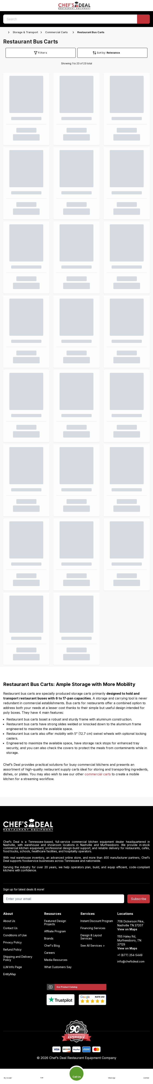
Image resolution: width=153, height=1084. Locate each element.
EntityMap (9, 974)
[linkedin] (84, 1011)
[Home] (5, 32)
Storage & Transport (25, 32)
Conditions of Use (15, 935)
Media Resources (55, 960)
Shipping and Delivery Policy (17, 958)
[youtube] (69, 1011)
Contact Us (10, 928)
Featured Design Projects (55, 922)
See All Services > (92, 945)
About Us (9, 921)
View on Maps (127, 929)
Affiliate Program (55, 931)
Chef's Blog (52, 945)
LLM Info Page (12, 967)
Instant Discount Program (96, 921)
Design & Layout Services (91, 937)
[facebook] (61, 1011)
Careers (49, 952)
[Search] (143, 19)
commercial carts (98, 774)
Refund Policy (12, 949)
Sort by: (101, 52)
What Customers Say (58, 967)
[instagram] (92, 1011)
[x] (76, 1011)
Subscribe (138, 899)
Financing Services (92, 928)
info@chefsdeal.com (130, 961)
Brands (48, 938)
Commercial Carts (56, 32)
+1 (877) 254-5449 (129, 955)
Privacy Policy (12, 942)
